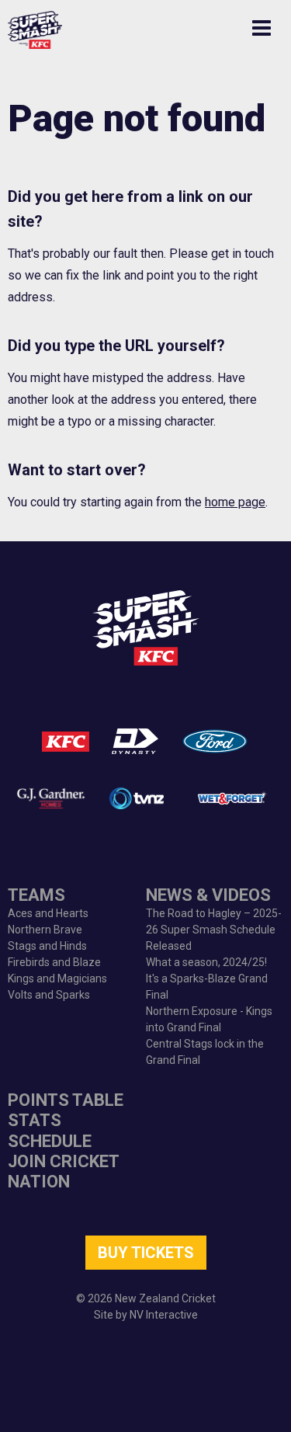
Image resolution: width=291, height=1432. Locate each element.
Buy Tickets (146, 1252)
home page (235, 502)
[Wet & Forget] (230, 798)
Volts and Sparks (49, 995)
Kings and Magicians (57, 978)
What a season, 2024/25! (206, 962)
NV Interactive (164, 1315)
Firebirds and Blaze (54, 962)
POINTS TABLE (65, 1100)
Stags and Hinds (47, 946)
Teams (36, 895)
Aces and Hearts (48, 913)
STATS (34, 1120)
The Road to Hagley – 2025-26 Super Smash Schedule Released (214, 929)
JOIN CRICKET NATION (63, 1171)
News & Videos (208, 895)
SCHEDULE (50, 1141)
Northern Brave (45, 929)
